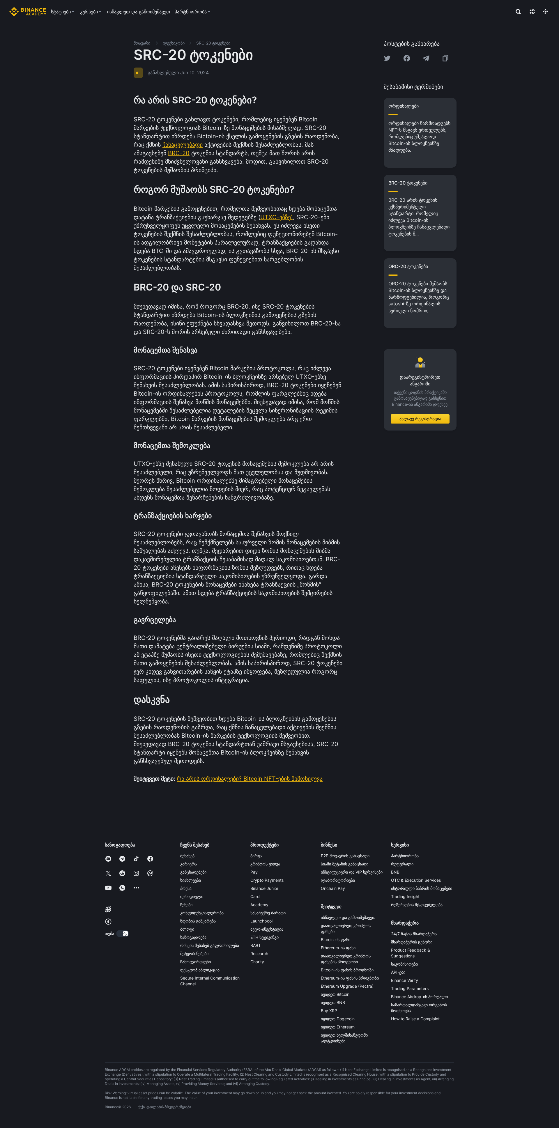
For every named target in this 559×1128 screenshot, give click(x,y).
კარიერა (188, 863)
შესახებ (187, 855)
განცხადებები (193, 872)
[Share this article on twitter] (387, 58)
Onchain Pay (333, 888)
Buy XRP (329, 1010)
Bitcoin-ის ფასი (335, 939)
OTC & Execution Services (416, 880)
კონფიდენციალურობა (202, 912)
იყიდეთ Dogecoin (338, 1018)
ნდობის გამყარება (198, 920)
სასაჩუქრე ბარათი (268, 912)
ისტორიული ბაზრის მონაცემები (421, 888)
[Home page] (27, 11)
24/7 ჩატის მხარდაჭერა (414, 933)
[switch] (122, 933)
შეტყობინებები (194, 953)
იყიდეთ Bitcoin (335, 994)
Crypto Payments (267, 880)
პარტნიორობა (405, 855)
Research (259, 953)
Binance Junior (264, 888)
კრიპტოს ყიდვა (265, 863)
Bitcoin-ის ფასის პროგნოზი (347, 969)
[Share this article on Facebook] (406, 58)
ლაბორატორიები (338, 880)
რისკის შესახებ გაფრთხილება (209, 945)
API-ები (398, 972)
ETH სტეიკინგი (264, 937)
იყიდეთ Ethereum (338, 1026)
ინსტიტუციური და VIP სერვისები (352, 872)
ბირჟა (256, 855)
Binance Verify (404, 980)
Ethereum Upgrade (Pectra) (347, 986)
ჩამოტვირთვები (195, 961)
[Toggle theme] (545, 11)
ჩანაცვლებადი (182, 144)
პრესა (186, 888)
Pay (254, 872)
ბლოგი (187, 929)
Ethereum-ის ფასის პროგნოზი (350, 977)
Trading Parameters (410, 988)
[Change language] (532, 11)
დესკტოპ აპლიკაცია (200, 969)
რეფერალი (402, 863)
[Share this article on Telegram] (425, 58)
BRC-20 (179, 153)
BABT (255, 945)
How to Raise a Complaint (415, 1018)
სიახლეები (190, 880)
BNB (395, 872)
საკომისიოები (404, 963)
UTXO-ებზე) (276, 217)
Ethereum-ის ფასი (338, 947)
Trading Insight (405, 896)
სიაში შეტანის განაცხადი (344, 863)
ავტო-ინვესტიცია (266, 929)
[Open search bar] (516, 11)
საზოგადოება (193, 937)
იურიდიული (191, 896)
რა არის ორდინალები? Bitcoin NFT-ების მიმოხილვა (250, 778)
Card (255, 896)
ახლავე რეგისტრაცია (420, 418)
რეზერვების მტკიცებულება (417, 904)
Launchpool (261, 920)
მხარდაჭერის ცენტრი (411, 941)
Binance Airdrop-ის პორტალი (419, 996)
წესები (186, 904)
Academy (259, 904)
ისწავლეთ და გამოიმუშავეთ (348, 917)
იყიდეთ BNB (333, 1002)
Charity (257, 961)
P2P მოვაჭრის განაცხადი (345, 855)
